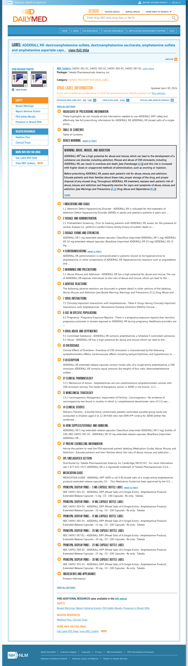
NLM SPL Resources (113, 30)
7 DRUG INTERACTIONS (74, 298)
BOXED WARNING (72, 140)
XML (90, 100)
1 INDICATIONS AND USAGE (76, 204)
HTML (122, 100)
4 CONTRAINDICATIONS (74, 251)
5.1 (113, 189)
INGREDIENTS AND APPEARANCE (79, 574)
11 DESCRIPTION (71, 360)
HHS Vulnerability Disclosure (140, 652)
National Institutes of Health (54, 658)
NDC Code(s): (64, 68)
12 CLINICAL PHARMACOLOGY (78, 378)
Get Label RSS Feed (26, 158)
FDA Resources (90, 30)
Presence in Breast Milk (29, 122)
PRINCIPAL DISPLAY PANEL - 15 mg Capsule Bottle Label (93, 516)
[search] (174, 18)
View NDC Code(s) (29, 163)
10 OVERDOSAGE (71, 345)
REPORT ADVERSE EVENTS (155, 2)
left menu (120, 598)
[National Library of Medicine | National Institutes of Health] (18, 655)
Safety (19, 100)
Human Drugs (112, 11)
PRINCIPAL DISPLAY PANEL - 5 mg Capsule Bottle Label (93, 487)
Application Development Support (147, 30)
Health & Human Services (115, 658)
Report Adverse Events (28, 111)
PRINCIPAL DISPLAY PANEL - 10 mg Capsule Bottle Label (93, 502)
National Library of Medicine (30, 2)
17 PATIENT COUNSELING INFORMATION (82, 444)
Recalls (176, 2)
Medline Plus (23, 137)
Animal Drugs (132, 11)
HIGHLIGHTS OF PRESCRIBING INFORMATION (85, 111)
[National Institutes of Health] (11, 2)
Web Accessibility (114, 652)
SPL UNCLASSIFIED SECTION (77, 458)
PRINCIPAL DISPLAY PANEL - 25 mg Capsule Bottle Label (93, 545)
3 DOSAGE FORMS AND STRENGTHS (81, 233)
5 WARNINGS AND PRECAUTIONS (79, 269)
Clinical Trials (23, 142)
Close (67, 195)
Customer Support (68, 652)
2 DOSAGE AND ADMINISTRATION (79, 218)
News (76, 30)
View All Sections (66, 106)
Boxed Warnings (25, 106)
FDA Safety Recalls (26, 116)
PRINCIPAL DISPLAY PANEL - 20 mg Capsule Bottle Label (93, 531)
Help (172, 30)
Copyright (85, 652)
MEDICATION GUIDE (73, 473)
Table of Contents (73, 130)
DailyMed (30, 15)
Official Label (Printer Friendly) (154, 100)
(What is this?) (89, 141)
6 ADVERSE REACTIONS (75, 284)
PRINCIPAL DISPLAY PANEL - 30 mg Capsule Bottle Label (93, 559)
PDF (84, 100)
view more (148, 68)
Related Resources (25, 131)
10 (140, 163)
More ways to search (157, 11)
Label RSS (169, 59)
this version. (159, 93)
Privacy (98, 652)
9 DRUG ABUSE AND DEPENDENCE (80, 331)
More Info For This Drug (28, 152)
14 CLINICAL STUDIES (73, 407)
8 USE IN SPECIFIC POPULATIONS (80, 313)
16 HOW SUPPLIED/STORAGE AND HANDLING (85, 425)
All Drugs (93, 11)
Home (64, 30)
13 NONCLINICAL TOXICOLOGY (78, 393)
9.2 (152, 189)
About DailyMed (48, 652)
